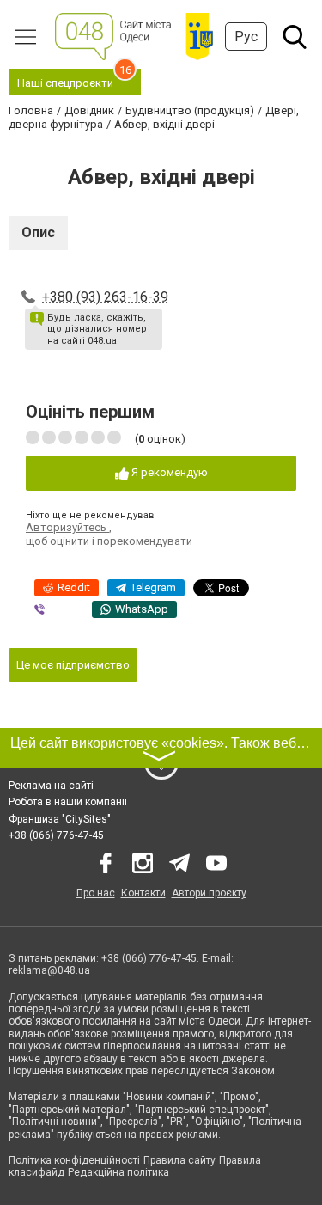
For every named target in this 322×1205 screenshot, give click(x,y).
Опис (38, 232)
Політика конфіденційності (74, 1160)
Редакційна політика (118, 1172)
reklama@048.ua (49, 970)
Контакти (143, 893)
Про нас (95, 893)
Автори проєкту (209, 893)
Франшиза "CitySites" (60, 819)
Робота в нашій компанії (68, 802)
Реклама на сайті (51, 786)
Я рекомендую (168, 472)
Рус (246, 36)
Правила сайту (179, 1160)
